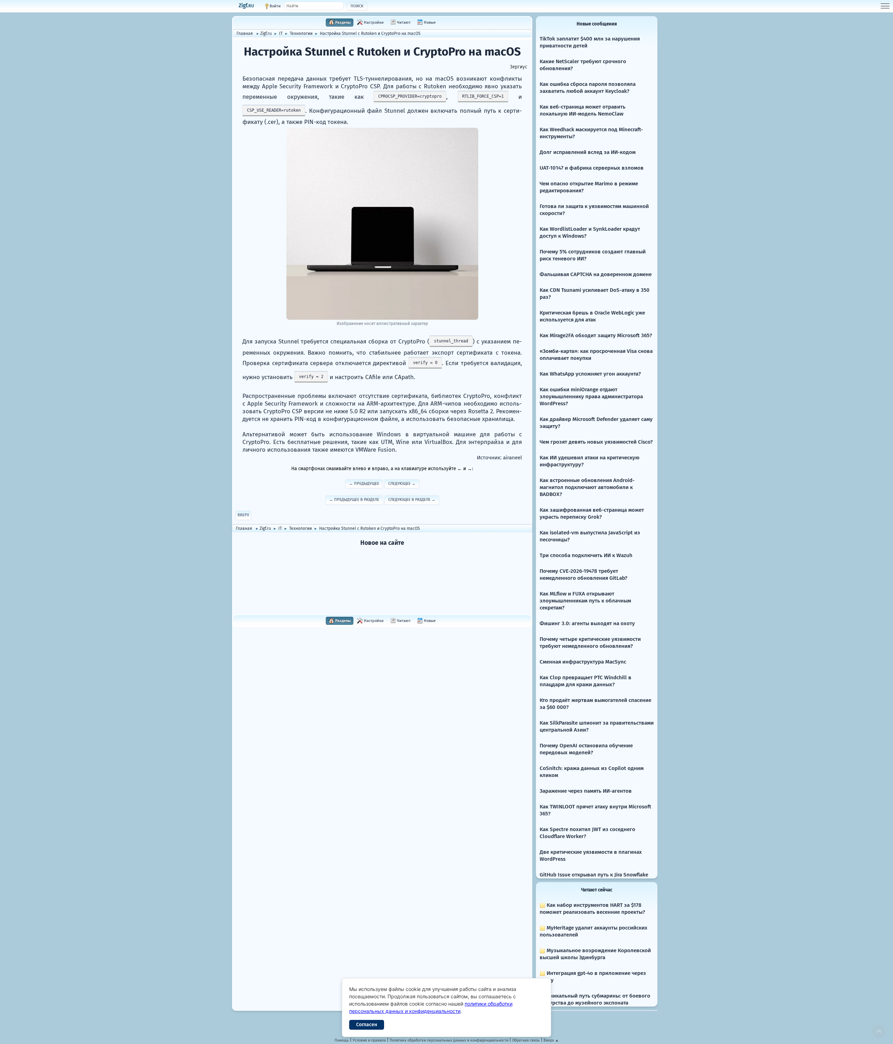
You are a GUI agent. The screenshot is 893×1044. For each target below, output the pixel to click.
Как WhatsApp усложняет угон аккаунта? (590, 374)
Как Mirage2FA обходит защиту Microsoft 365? (596, 335)
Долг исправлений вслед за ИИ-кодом (588, 152)
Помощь (342, 1040)
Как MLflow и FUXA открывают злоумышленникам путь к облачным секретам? (585, 601)
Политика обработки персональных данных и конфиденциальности (449, 1040)
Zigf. (246, 5)
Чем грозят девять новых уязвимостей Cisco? (596, 442)
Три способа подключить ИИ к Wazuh (586, 555)
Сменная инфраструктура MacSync (583, 662)
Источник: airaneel (499, 457)
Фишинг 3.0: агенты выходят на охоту (587, 623)
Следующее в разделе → (411, 499)
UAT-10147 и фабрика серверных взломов (592, 168)
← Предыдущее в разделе (354, 499)
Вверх (243, 515)
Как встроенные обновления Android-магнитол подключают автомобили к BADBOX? (587, 487)
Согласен (366, 1025)
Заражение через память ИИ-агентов (586, 791)
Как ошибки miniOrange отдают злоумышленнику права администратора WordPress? (591, 396)
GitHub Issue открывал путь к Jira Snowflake (594, 875)
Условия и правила (369, 1040)
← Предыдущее (364, 483)
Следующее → (401, 483)
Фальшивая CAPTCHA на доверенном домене (596, 274)
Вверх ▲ (551, 1040)
